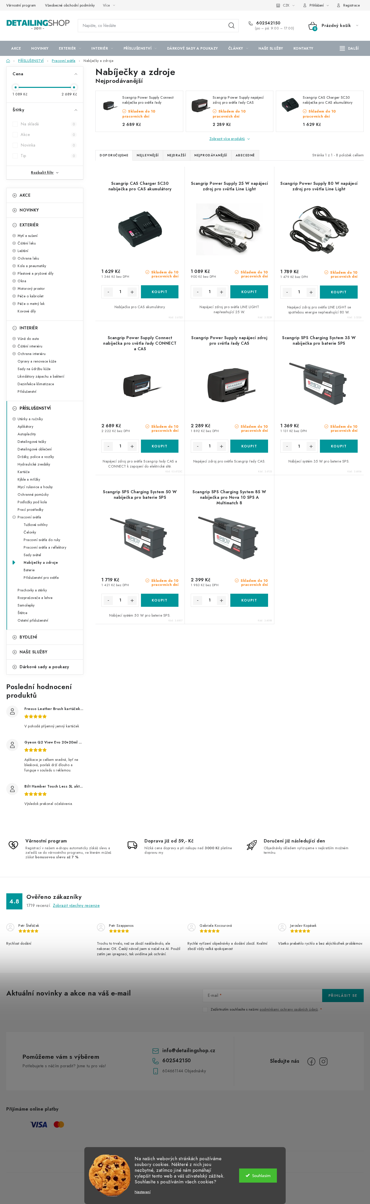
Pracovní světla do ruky (42, 539)
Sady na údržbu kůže (34, 368)
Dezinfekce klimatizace (36, 383)
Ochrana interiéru (32, 353)
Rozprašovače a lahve (35, 597)
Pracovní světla (29, 517)
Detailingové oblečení (35, 449)
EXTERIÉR (29, 225)
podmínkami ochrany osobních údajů (289, 1009)
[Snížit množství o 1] (108, 292)
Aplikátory (25, 426)
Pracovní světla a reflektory (45, 547)
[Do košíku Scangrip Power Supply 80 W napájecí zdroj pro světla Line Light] (339, 292)
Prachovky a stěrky (32, 590)
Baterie (29, 570)
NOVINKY (29, 210)
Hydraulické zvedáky (34, 464)
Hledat (232, 25)
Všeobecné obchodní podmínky (70, 5)
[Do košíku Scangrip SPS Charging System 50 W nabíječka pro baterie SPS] (159, 600)
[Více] (349, 48)
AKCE (25, 195)
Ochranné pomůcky (33, 494)
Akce (48, 134)
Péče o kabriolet (30, 296)
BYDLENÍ (28, 637)
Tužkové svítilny (36, 524)
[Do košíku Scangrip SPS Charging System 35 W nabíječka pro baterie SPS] (339, 446)
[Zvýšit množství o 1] (132, 292)
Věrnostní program (21, 5)
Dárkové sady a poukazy (44, 667)
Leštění (23, 250)
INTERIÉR (29, 328)
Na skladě (48, 124)
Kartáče (24, 471)
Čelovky (30, 532)
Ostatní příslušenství (33, 620)
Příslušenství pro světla (41, 577)
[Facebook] (311, 1061)
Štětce (22, 612)
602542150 (268, 23)
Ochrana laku (28, 258)
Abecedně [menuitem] (245, 155)
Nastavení (143, 1192)
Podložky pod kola (32, 502)
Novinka (48, 145)
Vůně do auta (28, 338)
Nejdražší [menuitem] (176, 155)
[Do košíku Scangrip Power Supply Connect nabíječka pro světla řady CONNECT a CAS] (159, 446)
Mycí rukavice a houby (35, 486)
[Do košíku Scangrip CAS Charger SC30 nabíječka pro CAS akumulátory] (159, 291)
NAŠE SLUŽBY (34, 652)
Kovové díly (27, 311)
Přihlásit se (342, 995)
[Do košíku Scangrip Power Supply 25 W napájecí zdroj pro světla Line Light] (249, 291)
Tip (48, 156)
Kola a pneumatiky (32, 265)
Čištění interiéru (30, 346)
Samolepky (26, 605)
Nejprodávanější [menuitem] (210, 155)
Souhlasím (261, 1175)
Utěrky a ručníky (30, 418)
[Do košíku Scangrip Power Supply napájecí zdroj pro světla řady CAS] (249, 446)
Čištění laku (27, 243)
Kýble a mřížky (29, 479)
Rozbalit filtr (42, 172)
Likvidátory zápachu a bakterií (41, 376)
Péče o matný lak (31, 303)
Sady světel (32, 554)
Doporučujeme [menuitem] (114, 155)
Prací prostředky (30, 509)
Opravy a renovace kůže (37, 361)
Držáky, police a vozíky (36, 456)
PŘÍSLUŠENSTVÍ (35, 408)
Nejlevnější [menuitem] (148, 155)
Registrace (351, 5)
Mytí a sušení (28, 235)
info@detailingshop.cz (188, 1050)
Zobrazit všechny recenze (76, 905)
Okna (22, 281)
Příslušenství (27, 391)
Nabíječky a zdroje (41, 562)
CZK (286, 5)
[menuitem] (16, 48)
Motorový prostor (31, 288)
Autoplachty (27, 434)
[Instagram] (323, 1061)
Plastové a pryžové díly (36, 273)
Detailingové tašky (32, 441)
